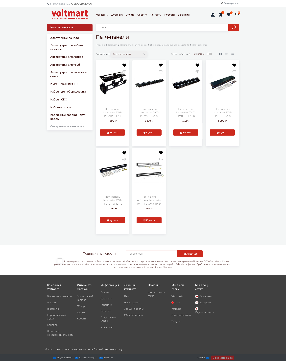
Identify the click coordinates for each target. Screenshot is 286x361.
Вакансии (184, 14)
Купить (114, 132)
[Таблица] (232, 54)
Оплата (130, 14)
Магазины (102, 14)
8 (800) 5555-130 (60, 3)
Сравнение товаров (87, 358)
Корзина (201, 358)
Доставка (117, 14)
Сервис (142, 14)
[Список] (226, 54)
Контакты (155, 14)
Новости (169, 14)
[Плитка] (220, 54)
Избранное (108, 358)
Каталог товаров (61, 27)
